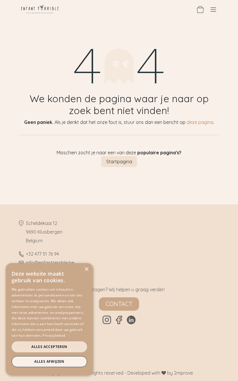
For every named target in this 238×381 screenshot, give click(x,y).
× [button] (86, 269)
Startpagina (119, 161)
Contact (119, 303)
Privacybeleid (53, 335)
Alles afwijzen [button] (49, 361)
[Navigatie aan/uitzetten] (213, 9)
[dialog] (49, 319)
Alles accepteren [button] (49, 346)
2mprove (183, 373)
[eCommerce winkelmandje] (200, 9)
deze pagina (200, 122)
